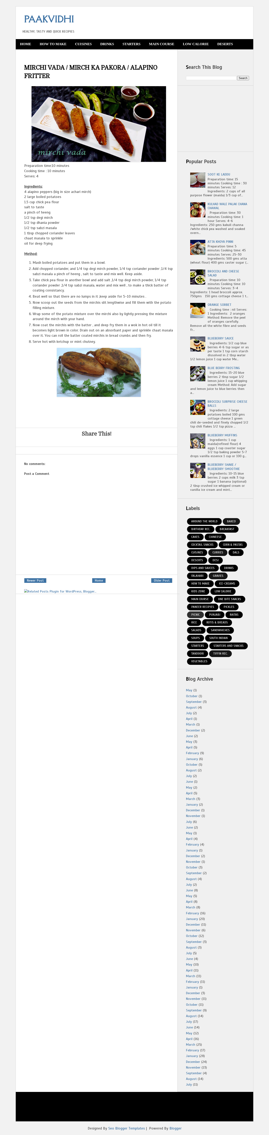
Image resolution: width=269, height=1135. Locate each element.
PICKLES (229, 607)
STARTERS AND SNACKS (229, 646)
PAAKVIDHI (49, 19)
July (189, 713)
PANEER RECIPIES (202, 607)
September (194, 702)
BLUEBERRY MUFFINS (222, 435)
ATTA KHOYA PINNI (220, 242)
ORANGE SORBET (219, 305)
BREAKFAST (227, 529)
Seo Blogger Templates (126, 1128)
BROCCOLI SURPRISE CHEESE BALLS (227, 404)
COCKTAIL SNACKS (202, 544)
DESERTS (225, 44)
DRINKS (107, 44)
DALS (236, 552)
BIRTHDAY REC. (200, 529)
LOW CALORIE (196, 44)
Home (99, 580)
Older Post (162, 580)
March (190, 724)
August (191, 707)
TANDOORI (197, 653)
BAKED (231, 521)
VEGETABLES (199, 661)
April (189, 719)
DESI (215, 560)
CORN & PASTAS (233, 544)
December (193, 730)
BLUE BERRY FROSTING (224, 368)
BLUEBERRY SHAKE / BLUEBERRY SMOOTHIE (224, 467)
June (189, 736)
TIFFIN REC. (220, 653)
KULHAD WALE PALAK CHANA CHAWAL (227, 206)
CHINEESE (215, 537)
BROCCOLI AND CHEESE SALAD (223, 273)
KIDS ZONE (198, 591)
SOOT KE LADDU (219, 174)
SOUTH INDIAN (218, 638)
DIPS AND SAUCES (203, 568)
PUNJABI (214, 614)
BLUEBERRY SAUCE (221, 338)
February (192, 753)
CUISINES (83, 44)
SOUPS (195, 638)
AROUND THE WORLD (204, 521)
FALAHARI (197, 576)
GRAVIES (218, 576)
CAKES (195, 537)
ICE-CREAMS (227, 583)
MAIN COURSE (161, 44)
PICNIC (195, 614)
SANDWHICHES (220, 630)
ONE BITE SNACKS (229, 599)
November (193, 816)
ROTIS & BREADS (217, 622)
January (192, 759)
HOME (25, 44)
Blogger (175, 1128)
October (192, 696)
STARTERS (131, 44)
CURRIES (217, 552)
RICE (194, 622)
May (189, 690)
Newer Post (35, 580)
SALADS (196, 630)
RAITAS (234, 614)
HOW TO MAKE (53, 44)
